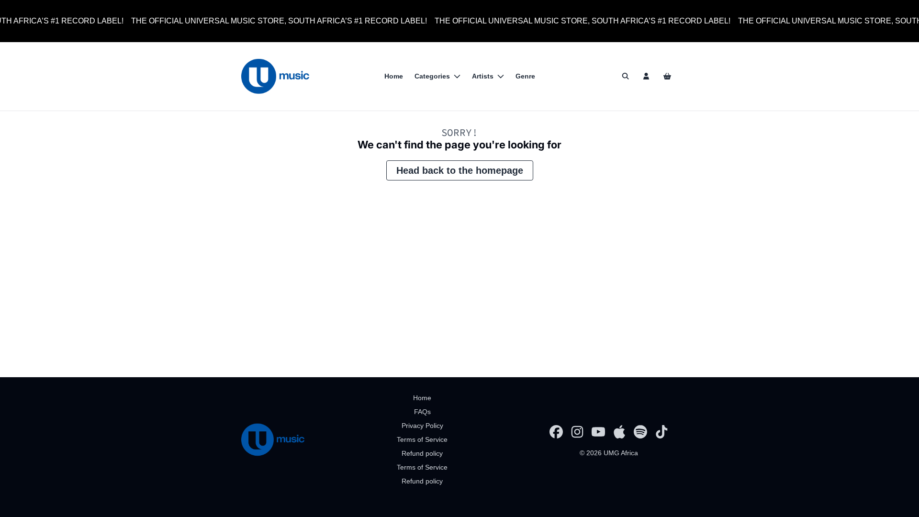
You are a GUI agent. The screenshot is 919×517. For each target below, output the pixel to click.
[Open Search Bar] (625, 76)
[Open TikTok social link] (661, 431)
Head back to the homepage (459, 170)
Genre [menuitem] (525, 76)
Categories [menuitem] (432, 76)
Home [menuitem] (393, 76)
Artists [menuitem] (482, 76)
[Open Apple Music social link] (619, 431)
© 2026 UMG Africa (609, 453)
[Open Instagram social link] (577, 431)
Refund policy (422, 453)
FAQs (422, 412)
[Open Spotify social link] (640, 431)
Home (422, 398)
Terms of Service (422, 439)
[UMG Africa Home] (275, 76)
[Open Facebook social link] (556, 431)
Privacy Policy (422, 425)
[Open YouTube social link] (598, 431)
